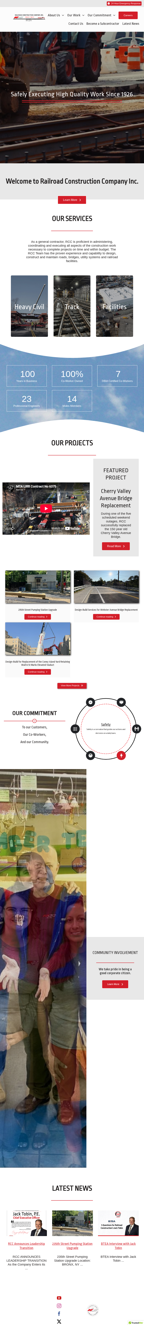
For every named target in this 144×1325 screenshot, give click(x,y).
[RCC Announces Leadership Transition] (26, 1223)
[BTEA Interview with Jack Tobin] (118, 1223)
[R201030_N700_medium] (37, 572)
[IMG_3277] (37, 624)
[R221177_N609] (106, 572)
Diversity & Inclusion (106, 722)
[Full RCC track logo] (29, 16)
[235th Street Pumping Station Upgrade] (72, 1223)
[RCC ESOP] (93, 1305)
